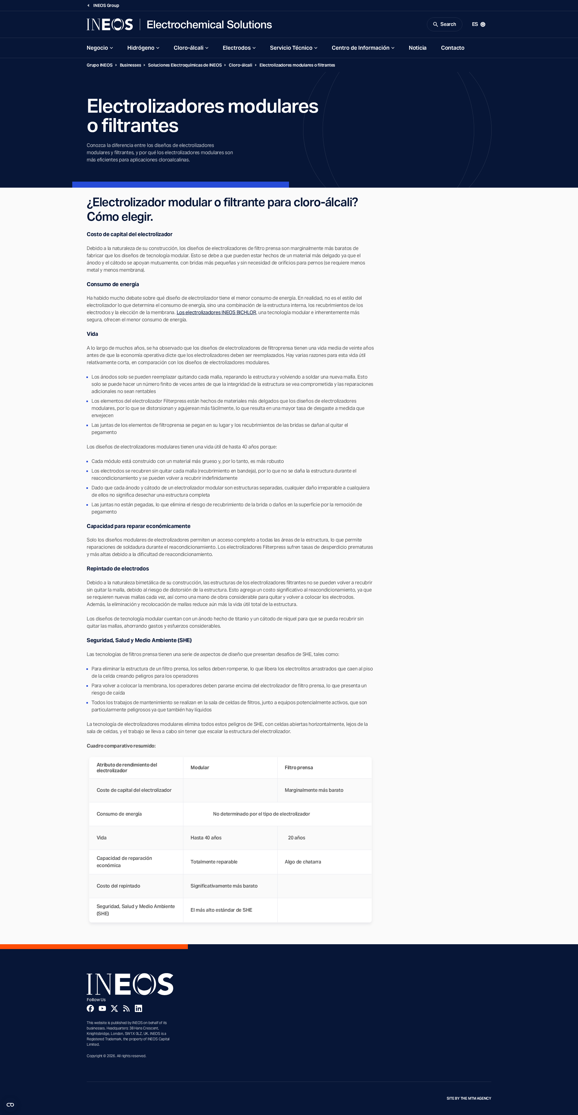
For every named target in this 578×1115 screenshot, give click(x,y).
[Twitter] (114, 1008)
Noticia (418, 47)
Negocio (97, 47)
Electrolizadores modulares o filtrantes (297, 65)
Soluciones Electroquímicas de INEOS (185, 65)
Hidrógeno (140, 47)
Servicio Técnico (291, 47)
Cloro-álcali (189, 47)
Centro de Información (361, 47)
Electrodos (237, 47)
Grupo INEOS (100, 65)
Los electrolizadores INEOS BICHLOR (216, 312)
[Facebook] (90, 1008)
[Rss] (126, 1008)
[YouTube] (102, 1008)
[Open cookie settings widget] (10, 1105)
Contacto (453, 47)
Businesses (130, 65)
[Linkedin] (138, 1008)
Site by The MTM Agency (469, 1098)
